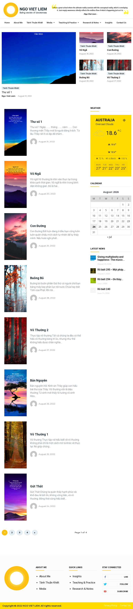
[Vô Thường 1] (15, 444)
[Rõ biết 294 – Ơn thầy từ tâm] (93, 280)
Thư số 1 (7, 92)
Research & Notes (83, 588)
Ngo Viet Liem (8, 96)
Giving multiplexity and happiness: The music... (111, 258)
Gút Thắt (36, 486)
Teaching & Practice (84, 582)
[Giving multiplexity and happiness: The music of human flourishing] (93, 258)
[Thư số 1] (39, 58)
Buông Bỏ (84, 77)
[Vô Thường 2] (119, 65)
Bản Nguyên (38, 380)
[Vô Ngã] (91, 37)
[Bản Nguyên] (15, 392)
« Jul (109, 237)
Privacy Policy (110, 605)
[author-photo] (34, 141)
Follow (124, 584)
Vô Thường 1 (39, 434)
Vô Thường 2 (113, 77)
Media (42, 588)
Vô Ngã (83, 50)
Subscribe (122, 591)
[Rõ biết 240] (93, 290)
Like (126, 576)
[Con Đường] (119, 37)
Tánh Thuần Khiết (11, 88)
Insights (77, 576)
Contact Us (125, 605)
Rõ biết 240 (103, 289)
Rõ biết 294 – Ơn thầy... (110, 279)
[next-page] (35, 532)
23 (128, 221)
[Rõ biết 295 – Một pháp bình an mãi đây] (93, 271)
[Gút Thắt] (15, 497)
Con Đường (113, 50)
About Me (44, 576)
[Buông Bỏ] (91, 65)
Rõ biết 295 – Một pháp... (111, 269)
